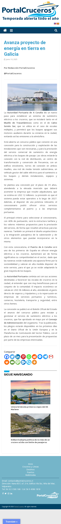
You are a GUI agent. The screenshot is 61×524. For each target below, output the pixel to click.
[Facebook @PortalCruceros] (3, 493)
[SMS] (17, 362)
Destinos (30, 469)
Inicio (30, 464)
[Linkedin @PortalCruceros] (11, 493)
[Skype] (28, 362)
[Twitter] (12, 356)
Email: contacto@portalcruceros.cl (17, 480)
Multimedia (30, 475)
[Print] (6, 362)
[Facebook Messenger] (39, 356)
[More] (34, 362)
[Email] (12, 362)
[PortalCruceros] (5, 30)
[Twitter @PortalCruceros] (5, 493)
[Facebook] (6, 356)
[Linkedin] (17, 356)
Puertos (30, 472)
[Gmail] (51, 356)
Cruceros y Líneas (30, 466)
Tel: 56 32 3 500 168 (11, 489)
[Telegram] (45, 356)
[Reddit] (34, 356)
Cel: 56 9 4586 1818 (31, 489)
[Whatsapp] (28, 356)
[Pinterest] (23, 356)
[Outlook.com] (23, 362)
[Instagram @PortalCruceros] (8, 493)
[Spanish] (58, 23)
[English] (55, 23)
